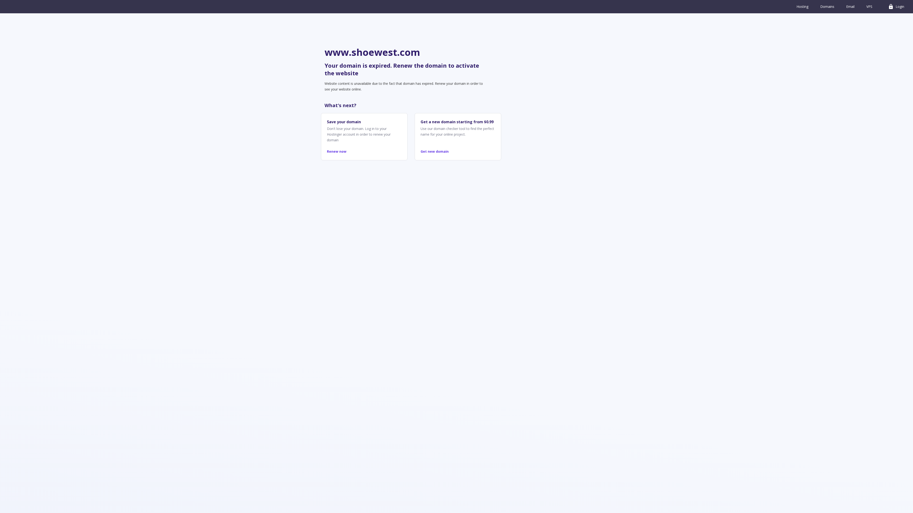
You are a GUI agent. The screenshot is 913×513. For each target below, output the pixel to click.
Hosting (802, 6)
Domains (827, 6)
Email (850, 6)
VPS (869, 6)
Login (896, 6)
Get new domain (435, 151)
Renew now (336, 151)
